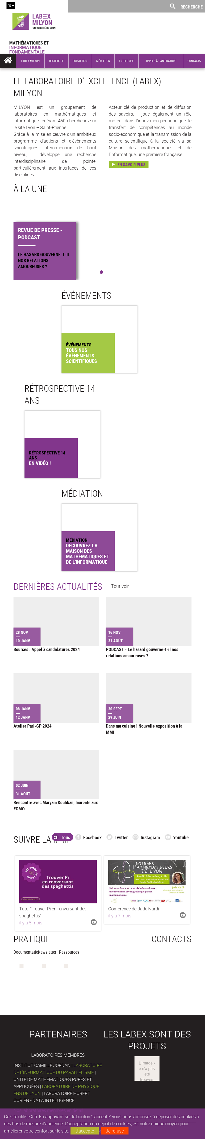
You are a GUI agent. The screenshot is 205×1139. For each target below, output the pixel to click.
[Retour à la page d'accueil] (34, 20)
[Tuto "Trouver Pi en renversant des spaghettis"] (58, 881)
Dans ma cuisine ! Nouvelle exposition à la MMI (144, 729)
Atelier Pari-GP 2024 (33, 726)
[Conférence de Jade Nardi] (147, 881)
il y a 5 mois (30, 923)
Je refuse (115, 1131)
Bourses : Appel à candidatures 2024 (47, 649)
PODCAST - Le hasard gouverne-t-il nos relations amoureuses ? (142, 652)
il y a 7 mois (119, 916)
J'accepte (84, 1131)
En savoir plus (132, 164)
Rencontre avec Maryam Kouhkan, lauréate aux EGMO (56, 805)
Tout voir (120, 586)
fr (9, 5)
